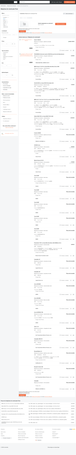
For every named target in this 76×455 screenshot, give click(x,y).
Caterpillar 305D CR (38, 338)
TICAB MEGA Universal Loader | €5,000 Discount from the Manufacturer (49, 54)
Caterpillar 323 (37, 271)
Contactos (2, 435)
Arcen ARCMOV (37, 284)
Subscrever (22, 31)
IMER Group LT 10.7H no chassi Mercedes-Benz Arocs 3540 (46, 66)
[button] (71, 50)
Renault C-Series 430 (38, 366)
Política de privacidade (22, 433)
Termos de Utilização (48, 32)
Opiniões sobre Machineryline (23, 437)
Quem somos (3, 431)
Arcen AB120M (37, 298)
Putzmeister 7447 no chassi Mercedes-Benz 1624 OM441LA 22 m (47, 242)
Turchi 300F (36, 175)
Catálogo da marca (21, 439)
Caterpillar (36, 380)
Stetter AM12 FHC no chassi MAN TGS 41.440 (43, 116)
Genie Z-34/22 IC (37, 39)
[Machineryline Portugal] (7, 2)
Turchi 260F (36, 202)
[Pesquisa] (20, 2)
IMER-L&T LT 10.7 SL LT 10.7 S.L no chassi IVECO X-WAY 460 (47, 99)
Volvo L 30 (36, 326)
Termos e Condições (21, 431)
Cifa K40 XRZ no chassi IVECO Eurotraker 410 (44, 83)
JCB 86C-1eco (37, 145)
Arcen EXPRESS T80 (38, 312)
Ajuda (2, 433)
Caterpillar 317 (37, 259)
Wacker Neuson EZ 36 (38, 160)
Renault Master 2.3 (38, 351)
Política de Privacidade (36, 32)
